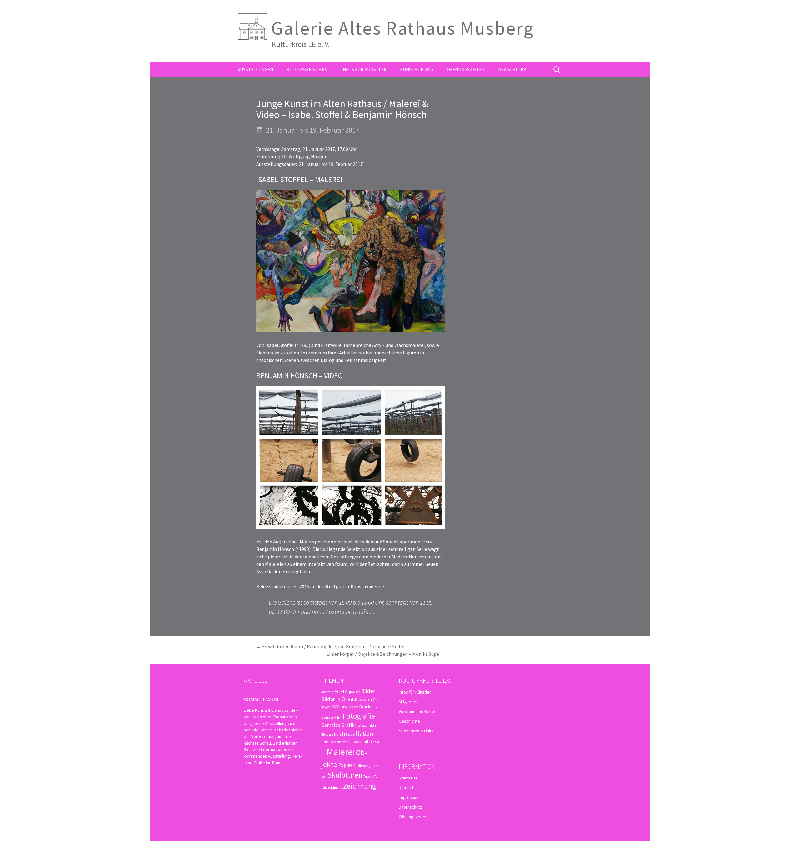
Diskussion (349, 706)
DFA (336, 707)
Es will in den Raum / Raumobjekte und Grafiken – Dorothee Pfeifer (330, 646)
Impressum (409, 797)
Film (338, 717)
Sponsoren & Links (416, 731)
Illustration (331, 734)
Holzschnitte (365, 725)
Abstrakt (327, 692)
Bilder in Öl (334, 699)
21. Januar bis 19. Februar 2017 (312, 130)
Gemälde (330, 725)
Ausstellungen (255, 69)
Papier (345, 765)
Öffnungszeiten (466, 69)
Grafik (347, 725)
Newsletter (512, 69)
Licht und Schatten (334, 742)
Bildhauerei (360, 699)
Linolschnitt (359, 741)
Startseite (408, 778)
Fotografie (358, 715)
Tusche (368, 776)
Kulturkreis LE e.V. (307, 69)
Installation (357, 734)
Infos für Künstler (364, 69)
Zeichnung (359, 786)
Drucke (366, 707)
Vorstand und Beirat (417, 711)
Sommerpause (262, 699)
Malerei (341, 752)
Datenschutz (410, 807)
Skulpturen (345, 774)
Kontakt (406, 787)
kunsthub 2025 (416, 69)
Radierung (362, 765)
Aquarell (352, 691)
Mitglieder (408, 702)
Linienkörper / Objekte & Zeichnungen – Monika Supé (386, 654)
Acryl (339, 691)
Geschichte (409, 721)
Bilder (368, 691)
